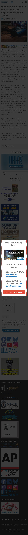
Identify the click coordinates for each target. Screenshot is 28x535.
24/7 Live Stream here (14, 284)
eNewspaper (11, 275)
